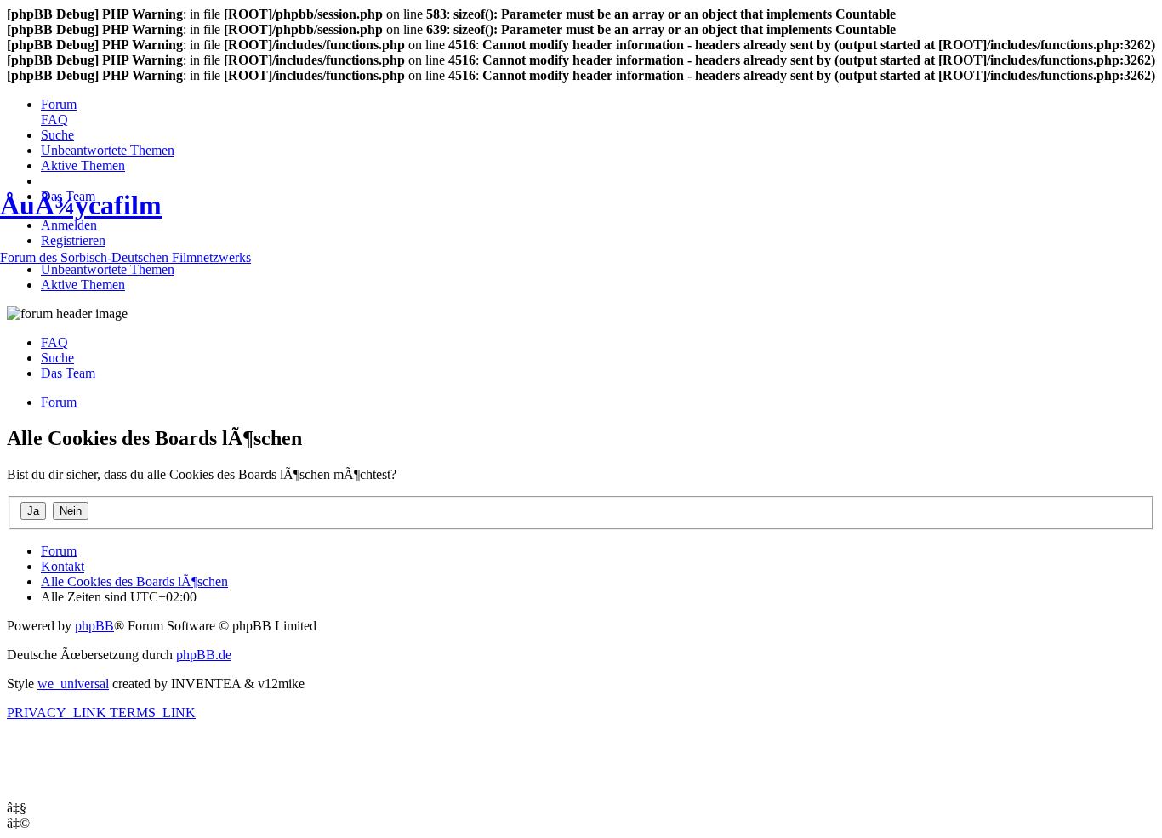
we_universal (73, 683)
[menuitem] (59, 104)
